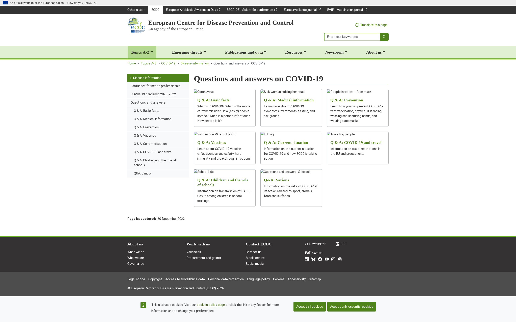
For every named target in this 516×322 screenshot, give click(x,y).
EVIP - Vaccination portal (345, 11)
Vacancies (193, 252)
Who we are (135, 258)
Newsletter (317, 244)
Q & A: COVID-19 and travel (153, 152)
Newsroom (334, 52)
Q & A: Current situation (150, 144)
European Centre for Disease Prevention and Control (221, 22)
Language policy (258, 279)
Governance (135, 264)
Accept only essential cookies (351, 306)
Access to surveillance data (185, 279)
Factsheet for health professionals (155, 86)
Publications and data (244, 52)
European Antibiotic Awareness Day (191, 11)
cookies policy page (211, 305)
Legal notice (136, 279)
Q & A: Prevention (146, 127)
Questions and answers (148, 102)
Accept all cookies (309, 306)
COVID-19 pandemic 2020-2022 (153, 94)
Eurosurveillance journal (301, 11)
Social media (255, 264)
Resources (294, 52)
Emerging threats (187, 52)
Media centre (255, 258)
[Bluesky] (313, 259)
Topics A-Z (140, 52)
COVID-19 (168, 63)
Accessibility (297, 279)
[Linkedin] (307, 259)
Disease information (194, 63)
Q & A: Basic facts (146, 111)
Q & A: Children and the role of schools (155, 162)
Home (131, 63)
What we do (135, 252)
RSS (343, 244)
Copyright (155, 279)
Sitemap (315, 279)
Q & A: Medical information (152, 119)
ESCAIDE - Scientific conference (249, 11)
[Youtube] (327, 259)
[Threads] (340, 259)
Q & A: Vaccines (145, 135)
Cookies (278, 279)
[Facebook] (320, 259)
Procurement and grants (203, 258)
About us (374, 52)
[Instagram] (333, 259)
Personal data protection (226, 279)
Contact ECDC (259, 244)
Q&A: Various (143, 173)
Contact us (253, 252)
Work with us (198, 244)
